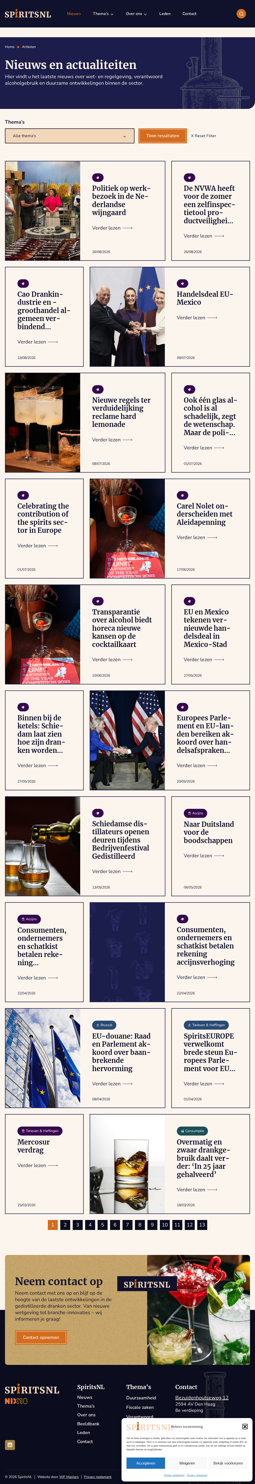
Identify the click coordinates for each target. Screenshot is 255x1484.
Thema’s (86, 1406)
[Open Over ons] (145, 14)
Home (9, 47)
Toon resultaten (162, 136)
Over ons (86, 1415)
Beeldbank (88, 1424)
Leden (83, 1433)
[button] (245, 1426)
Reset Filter (205, 136)
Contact (85, 1442)
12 (190, 1224)
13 (202, 1224)
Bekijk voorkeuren (228, 1463)
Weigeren (187, 1463)
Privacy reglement (174, 1475)
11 (177, 1224)
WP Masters (69, 1477)
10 (165, 1224)
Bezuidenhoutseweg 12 (202, 1397)
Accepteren (145, 1463)
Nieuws (84, 1397)
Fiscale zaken (140, 1407)
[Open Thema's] (112, 14)
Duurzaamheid (141, 1398)
